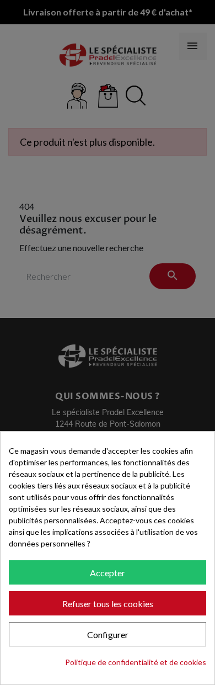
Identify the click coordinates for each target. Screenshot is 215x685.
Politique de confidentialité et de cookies (135, 662)
